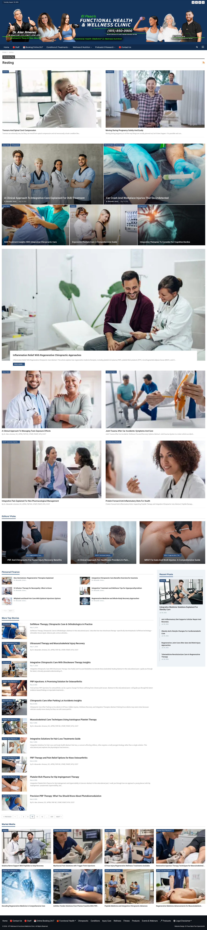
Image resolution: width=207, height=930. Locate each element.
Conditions (95, 921)
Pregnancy (109, 71)
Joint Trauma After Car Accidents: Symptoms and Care (129, 431)
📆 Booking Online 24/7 (33, 47)
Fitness (127, 921)
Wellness (117, 921)
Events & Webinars (150, 921)
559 (52, 817)
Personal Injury (109, 145)
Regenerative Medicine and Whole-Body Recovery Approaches (115, 598)
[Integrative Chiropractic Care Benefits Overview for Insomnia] (85, 581)
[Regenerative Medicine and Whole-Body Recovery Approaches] (85, 601)
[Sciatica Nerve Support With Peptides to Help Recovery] (26, 846)
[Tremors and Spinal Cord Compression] (51, 99)
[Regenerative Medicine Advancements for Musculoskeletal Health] (180, 886)
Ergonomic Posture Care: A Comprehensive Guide (94, 242)
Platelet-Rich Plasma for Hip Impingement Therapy (54, 777)
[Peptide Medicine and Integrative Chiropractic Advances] (129, 886)
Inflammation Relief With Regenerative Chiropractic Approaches (47, 355)
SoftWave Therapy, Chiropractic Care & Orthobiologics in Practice (61, 624)
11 (37, 817)
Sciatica (5, 830)
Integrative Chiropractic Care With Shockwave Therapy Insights (60, 662)
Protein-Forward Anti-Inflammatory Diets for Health (128, 501)
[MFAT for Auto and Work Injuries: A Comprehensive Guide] (172, 542)
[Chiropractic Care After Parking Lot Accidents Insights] (14, 707)
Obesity (162, 580)
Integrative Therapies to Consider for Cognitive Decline (165, 242)
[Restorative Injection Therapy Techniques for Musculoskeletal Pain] (180, 846)
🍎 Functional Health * (66, 921)
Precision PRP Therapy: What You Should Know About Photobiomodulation (65, 796)
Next (58, 817)
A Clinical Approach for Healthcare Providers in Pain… (103, 560)
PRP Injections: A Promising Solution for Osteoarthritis (56, 681)
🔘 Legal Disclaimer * (182, 921)
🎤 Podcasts (165, 921)
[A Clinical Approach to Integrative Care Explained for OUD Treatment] (53, 174)
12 (42, 817)
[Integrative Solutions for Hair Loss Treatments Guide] (14, 745)
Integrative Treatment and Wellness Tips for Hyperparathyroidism (117, 588)
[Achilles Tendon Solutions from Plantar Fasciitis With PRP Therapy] (78, 886)
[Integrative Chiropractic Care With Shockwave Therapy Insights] (14, 669)
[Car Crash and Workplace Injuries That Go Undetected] (154, 174)
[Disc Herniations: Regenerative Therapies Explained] (7, 581)
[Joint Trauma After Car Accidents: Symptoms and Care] (155, 399)
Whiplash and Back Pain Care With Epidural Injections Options (37, 598)
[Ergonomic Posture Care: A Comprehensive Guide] (103, 225)
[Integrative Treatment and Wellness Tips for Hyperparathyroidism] (85, 591)
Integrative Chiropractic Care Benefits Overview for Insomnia (115, 578)
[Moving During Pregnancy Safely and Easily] (155, 99)
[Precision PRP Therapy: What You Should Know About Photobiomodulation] (14, 803)
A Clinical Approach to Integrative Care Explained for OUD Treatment (44, 197)
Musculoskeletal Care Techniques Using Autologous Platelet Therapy (63, 719)
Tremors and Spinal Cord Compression (19, 130)
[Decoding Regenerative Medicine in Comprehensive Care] (26, 886)
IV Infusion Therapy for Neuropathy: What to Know (33, 588)
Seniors (5, 71)
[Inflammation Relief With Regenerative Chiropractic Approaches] (103, 305)
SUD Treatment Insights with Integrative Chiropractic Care (30, 242)
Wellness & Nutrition (81, 47)
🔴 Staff (16, 47)
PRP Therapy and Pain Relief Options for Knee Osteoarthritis (58, 757)
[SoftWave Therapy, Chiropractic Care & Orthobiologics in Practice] (14, 631)
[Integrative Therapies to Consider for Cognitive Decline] (171, 225)
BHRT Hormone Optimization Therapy (11, 442)
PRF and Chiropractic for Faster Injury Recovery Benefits (34, 560)
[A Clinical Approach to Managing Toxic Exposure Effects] (51, 399)
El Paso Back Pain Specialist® (195, 926)
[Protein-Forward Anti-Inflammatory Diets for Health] (155, 469)
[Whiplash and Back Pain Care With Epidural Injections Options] (7, 601)
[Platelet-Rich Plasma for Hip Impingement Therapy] (14, 784)
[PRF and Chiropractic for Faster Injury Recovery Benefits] (35, 542)
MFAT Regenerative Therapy (172, 555)
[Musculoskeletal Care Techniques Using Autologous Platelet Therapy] (14, 726)
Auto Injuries (120, 145)
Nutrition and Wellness (113, 442)
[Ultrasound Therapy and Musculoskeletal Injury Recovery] (14, 650)
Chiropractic (15, 145)
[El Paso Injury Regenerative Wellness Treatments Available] (129, 846)
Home (6, 47)
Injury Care (6, 145)
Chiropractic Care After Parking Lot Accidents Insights (56, 700)
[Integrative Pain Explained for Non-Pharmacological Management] (51, 469)
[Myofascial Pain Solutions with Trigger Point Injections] (78, 846)
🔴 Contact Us (125, 47)
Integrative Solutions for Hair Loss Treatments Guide (55, 738)
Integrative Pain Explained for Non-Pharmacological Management (30, 501)
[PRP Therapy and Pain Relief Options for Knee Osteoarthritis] (14, 764)
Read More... (18, 364)
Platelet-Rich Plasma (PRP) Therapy (11, 681)
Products (136, 921)
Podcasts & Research (104, 47)
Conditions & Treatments (57, 47)
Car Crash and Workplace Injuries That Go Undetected (137, 197)
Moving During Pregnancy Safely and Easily (124, 130)
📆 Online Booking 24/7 (44, 921)
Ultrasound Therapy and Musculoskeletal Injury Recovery (57, 643)
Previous (7, 817)
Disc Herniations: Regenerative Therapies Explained (33, 578)
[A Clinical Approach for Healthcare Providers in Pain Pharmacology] (103, 542)
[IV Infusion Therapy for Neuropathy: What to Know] (7, 591)
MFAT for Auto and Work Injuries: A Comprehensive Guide (172, 560)
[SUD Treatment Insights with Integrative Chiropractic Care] (36, 225)
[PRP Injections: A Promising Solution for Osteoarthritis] (14, 688)
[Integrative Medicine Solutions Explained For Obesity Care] (181, 591)
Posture (73, 206)
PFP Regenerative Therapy (34, 555)
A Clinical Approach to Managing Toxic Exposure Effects (26, 431)
